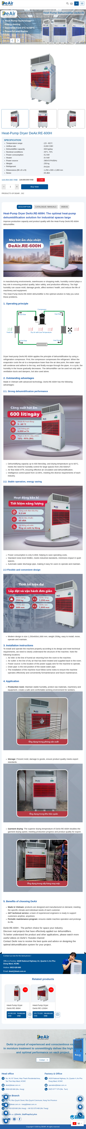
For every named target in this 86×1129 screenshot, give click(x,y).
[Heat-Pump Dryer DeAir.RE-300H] (17, 993)
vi (76, 3)
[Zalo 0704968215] (80, 1107)
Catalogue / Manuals (45, 207)
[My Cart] (71, 3)
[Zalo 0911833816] (6, 1113)
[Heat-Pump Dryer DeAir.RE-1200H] (43, 993)
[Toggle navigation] (82, 3)
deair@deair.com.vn (13, 1085)
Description (24, 207)
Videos (64, 207)
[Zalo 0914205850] (6, 1105)
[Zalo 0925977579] (6, 1121)
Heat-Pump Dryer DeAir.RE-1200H (40, 1006)
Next (18, 40)
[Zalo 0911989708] (6, 1097)
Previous (12, 40)
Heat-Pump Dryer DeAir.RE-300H (14, 1006)
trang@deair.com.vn (29, 1104)
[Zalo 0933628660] (80, 1098)
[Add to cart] (29, 1014)
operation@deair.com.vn (57, 1085)
